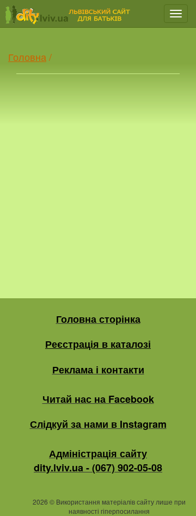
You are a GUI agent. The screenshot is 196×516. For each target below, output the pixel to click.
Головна (27, 57)
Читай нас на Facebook (98, 399)
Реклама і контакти (98, 370)
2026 (40, 501)
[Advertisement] (98, 176)
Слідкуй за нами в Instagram (98, 424)
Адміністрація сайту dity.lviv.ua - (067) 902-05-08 (98, 460)
